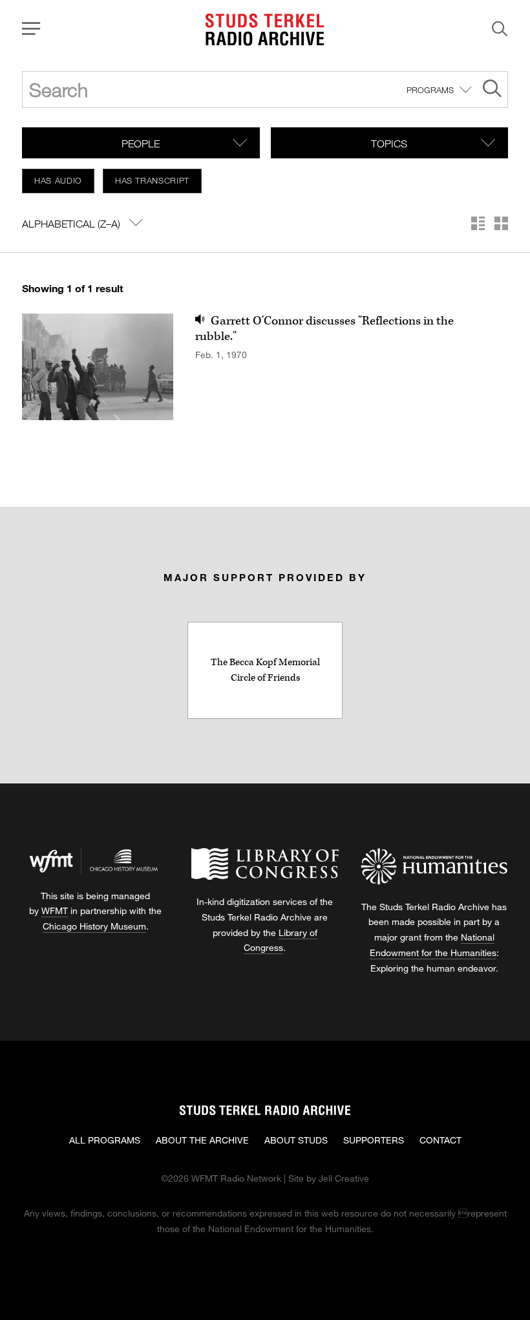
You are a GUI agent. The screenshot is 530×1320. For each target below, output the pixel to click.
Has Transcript (152, 180)
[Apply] (492, 90)
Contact (440, 1139)
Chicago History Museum (94, 926)
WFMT (54, 910)
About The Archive (202, 1139)
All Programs (104, 1139)
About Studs (296, 1139)
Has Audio (58, 180)
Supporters (373, 1139)
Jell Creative (344, 1178)
